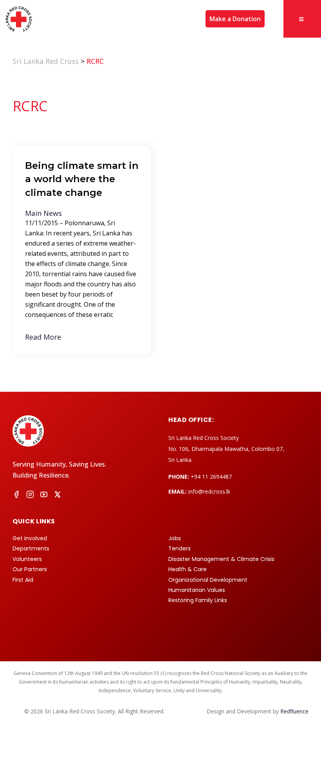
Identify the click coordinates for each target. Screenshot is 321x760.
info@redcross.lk (209, 491)
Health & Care (187, 569)
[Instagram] (30, 495)
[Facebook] (16, 495)
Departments (31, 548)
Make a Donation (235, 18)
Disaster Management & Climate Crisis (221, 559)
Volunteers (27, 559)
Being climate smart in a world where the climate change (82, 178)
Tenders (179, 548)
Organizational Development (207, 580)
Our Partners (30, 569)
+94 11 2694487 (211, 476)
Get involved (30, 538)
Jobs (174, 538)
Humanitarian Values (196, 590)
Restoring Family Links (197, 600)
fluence (294, 711)
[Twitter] (57, 495)
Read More (43, 337)
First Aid (23, 580)
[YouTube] (44, 495)
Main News (43, 213)
